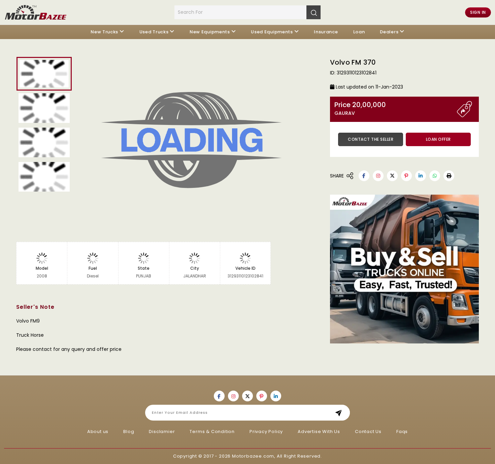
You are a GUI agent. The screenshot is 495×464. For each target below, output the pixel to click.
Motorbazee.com (253, 456)
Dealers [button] (389, 32)
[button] (448, 175)
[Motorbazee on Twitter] (392, 175)
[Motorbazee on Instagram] (378, 175)
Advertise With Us (319, 431)
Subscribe (340, 413)
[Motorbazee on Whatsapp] (434, 175)
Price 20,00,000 (360, 109)
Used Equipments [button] (272, 32)
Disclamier (162, 431)
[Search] (313, 12)
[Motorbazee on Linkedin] (420, 175)
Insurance (326, 32)
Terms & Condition (212, 431)
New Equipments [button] (210, 32)
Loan (359, 32)
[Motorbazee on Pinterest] (406, 175)
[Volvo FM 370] (199, 142)
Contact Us (368, 431)
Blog (128, 431)
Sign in (478, 12)
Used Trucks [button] (154, 32)
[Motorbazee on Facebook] (364, 175)
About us (97, 431)
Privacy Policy (266, 431)
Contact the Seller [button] (370, 139)
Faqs (402, 431)
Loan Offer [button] (438, 139)
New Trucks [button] (104, 32)
